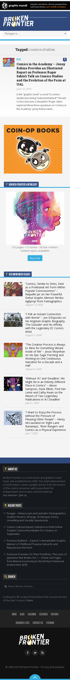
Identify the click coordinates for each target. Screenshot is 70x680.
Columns (32, 614)
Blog (19, 59)
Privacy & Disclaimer (53, 667)
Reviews (54, 614)
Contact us (38, 623)
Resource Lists (22, 623)
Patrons (50, 623)
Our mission (10, 495)
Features (43, 614)
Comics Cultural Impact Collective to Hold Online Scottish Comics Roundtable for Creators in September (34, 530)
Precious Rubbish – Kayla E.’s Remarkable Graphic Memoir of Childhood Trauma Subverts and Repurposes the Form (36, 544)
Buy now (35, 258)
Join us (23, 495)
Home (14, 614)
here (30, 600)
